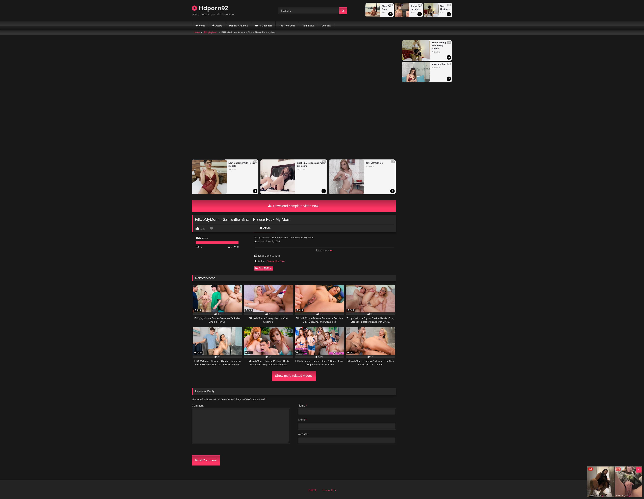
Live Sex (326, 25)
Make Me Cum (387, 7)
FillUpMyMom (210, 32)
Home (202, 25)
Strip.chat (386, 13)
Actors (218, 25)
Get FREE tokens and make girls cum (311, 164)
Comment (197, 405)
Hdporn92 (212, 8)
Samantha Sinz (276, 261)
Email (302, 419)
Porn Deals (308, 25)
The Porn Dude (287, 25)
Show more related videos (294, 375)
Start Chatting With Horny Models (445, 8)
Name (302, 405)
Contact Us (329, 490)
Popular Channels (238, 25)
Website (303, 434)
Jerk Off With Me (374, 163)
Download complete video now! (295, 206)
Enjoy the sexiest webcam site (416, 8)
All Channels (265, 25)
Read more (323, 250)
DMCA (312, 490)
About (266, 227)
